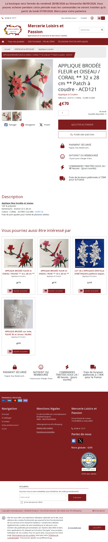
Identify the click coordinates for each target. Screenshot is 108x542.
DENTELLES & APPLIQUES (24, 49)
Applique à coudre (46, 49)
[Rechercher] (102, 30)
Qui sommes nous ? (11, 425)
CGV (5, 429)
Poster (46, 124)
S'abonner (77, 497)
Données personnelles (46, 432)
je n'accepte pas (74, 528)
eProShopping (75, 511)
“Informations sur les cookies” (23, 535)
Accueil (7, 49)
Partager (12, 124)
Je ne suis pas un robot (33, 502)
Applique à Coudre (68, 94)
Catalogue (7, 418)
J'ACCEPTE (97, 528)
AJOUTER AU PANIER (82, 124)
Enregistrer (30, 124)
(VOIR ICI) (39, 211)
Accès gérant (99, 511)
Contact (84, 18)
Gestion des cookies (45, 428)
